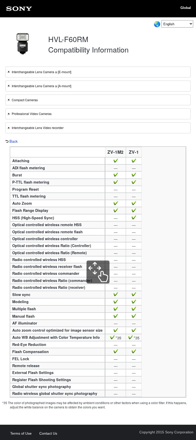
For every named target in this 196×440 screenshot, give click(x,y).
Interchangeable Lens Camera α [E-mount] (41, 72)
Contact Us (48, 433)
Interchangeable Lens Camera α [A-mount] (41, 86)
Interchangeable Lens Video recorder (38, 127)
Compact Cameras (25, 100)
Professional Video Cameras (32, 113)
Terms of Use (21, 433)
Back (13, 141)
